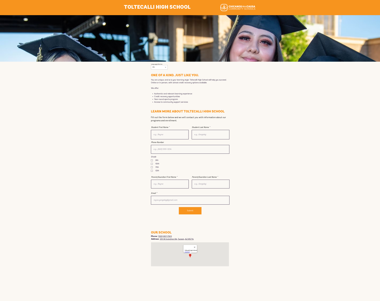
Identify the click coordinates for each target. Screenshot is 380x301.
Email (153, 193)
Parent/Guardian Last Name (204, 177)
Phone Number (157, 142)
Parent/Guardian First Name (163, 177)
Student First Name (159, 127)
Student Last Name (200, 127)
